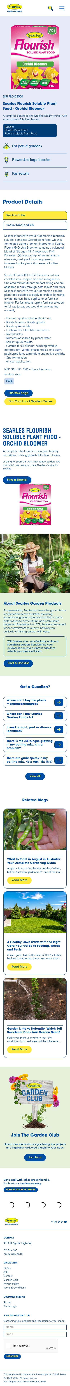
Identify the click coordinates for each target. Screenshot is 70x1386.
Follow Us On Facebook (20, 1190)
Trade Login (10, 1306)
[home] (15, 8)
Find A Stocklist (18, 663)
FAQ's (7, 1268)
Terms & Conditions (15, 1288)
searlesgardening (30, 1183)
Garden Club (11, 1280)
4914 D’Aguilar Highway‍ (17, 1243)
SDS (6, 1272)
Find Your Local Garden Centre (30, 401)
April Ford (41, 1382)
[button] (61, 8)
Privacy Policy (11, 1284)
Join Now (35, 1157)
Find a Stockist (17, 480)
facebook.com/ (12, 1183)
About (7, 1302)
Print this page (18, 393)
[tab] (35, 215)
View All (35, 776)
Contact (8, 1276)
